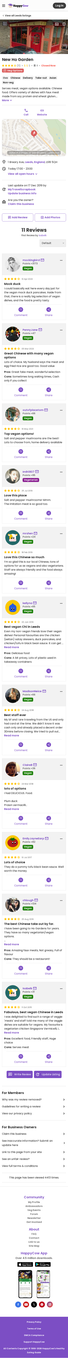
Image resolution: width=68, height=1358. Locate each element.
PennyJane (30, 330)
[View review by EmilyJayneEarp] (13, 843)
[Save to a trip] (56, 24)
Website (42, 114)
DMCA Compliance (34, 1335)
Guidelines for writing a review (21, 1106)
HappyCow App (34, 1253)
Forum (34, 1214)
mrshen (28, 533)
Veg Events (34, 1210)
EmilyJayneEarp (33, 838)
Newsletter (34, 1218)
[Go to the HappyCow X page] (34, 1304)
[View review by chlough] (13, 904)
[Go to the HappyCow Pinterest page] (42, 1304)
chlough (28, 900)
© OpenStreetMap (38, 152)
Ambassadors (34, 1206)
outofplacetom (33, 410)
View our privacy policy (17, 1113)
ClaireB (27, 765)
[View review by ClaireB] (13, 769)
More (5, 100)
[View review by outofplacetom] (13, 414)
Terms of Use (34, 1328)
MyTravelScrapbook (21, 189)
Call (26, 114)
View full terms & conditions (20, 1166)
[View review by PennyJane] (13, 334)
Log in (59, 5)
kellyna (27, 603)
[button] (34, 134)
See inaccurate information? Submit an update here (27, 1143)
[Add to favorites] (64, 24)
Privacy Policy (34, 1322)
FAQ (34, 1234)
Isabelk (43, 235)
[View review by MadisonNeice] (13, 695)
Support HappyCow (34, 1341)
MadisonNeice (32, 691)
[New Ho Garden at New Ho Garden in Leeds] (34, 37)
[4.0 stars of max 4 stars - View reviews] (9, 65)
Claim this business (21, 204)
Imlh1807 (28, 472)
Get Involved (34, 1222)
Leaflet (12, 152)
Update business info (22, 193)
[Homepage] (18, 5)
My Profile (34, 1202)
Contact (34, 1238)
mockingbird (31, 260)
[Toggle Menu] (3, 5)
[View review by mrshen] (13, 538)
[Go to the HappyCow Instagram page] (50, 1304)
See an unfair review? (16, 1159)
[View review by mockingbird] (13, 264)
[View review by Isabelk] (13, 993)
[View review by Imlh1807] (13, 476)
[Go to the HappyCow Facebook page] (18, 1304)
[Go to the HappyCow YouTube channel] (26, 1304)
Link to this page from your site (22, 1152)
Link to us (34, 1242)
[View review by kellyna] (13, 607)
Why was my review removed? (22, 1099)
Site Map (34, 1246)
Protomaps (22, 152)
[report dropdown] (61, 260)
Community (34, 1197)
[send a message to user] (43, 260)
